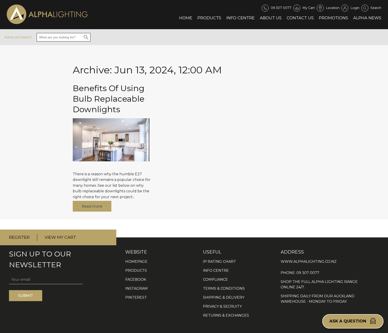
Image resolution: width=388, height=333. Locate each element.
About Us (271, 17)
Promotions (333, 17)
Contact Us (300, 17)
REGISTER (19, 237)
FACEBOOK (135, 279)
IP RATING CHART (219, 261)
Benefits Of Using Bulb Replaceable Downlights (108, 98)
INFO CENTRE (216, 270)
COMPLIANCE (215, 279)
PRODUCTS (136, 270)
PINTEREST (136, 297)
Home (185, 17)
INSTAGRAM (136, 288)
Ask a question (348, 321)
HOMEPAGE (136, 261)
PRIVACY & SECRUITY (222, 306)
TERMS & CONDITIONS (224, 288)
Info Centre (240, 17)
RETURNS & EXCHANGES (226, 315)
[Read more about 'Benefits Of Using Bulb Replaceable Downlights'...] (111, 164)
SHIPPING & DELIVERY (223, 297)
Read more (92, 206)
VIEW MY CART (60, 237)
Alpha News (367, 17)
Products (209, 17)
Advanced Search (18, 37)
